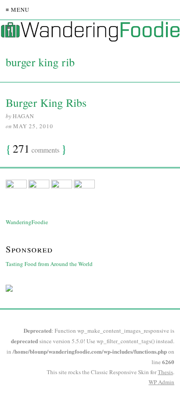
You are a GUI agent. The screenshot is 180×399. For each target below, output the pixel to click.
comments (36, 149)
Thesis (165, 372)
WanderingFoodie (27, 222)
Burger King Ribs (46, 102)
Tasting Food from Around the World (49, 264)
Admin (161, 382)
